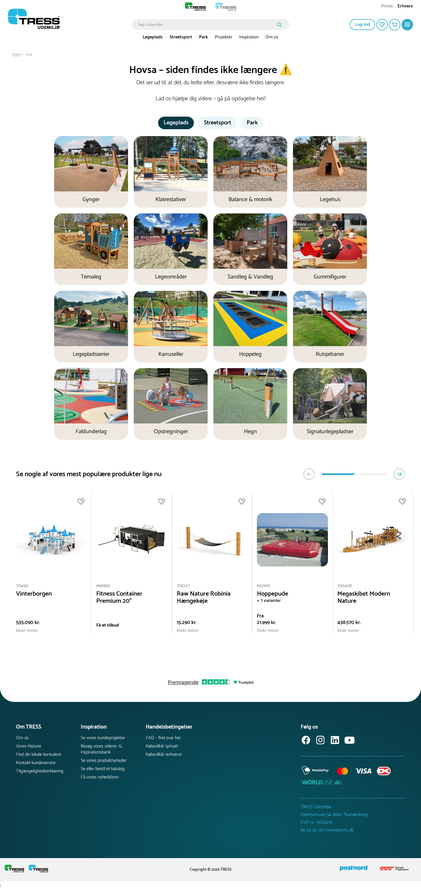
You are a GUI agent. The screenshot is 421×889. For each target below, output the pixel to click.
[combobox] (206, 24)
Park (203, 37)
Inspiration (249, 37)
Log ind (362, 24)
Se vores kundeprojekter (103, 738)
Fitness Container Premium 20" (119, 597)
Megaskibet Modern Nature (363, 597)
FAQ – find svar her (163, 738)
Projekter (223, 37)
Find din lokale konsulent (38, 754)
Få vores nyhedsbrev (100, 777)
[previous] (309, 474)
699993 (103, 586)
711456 (22, 586)
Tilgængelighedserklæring (39, 771)
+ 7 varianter (269, 601)
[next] (399, 474)
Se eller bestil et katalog (103, 769)
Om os (271, 37)
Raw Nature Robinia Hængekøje (204, 597)
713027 (183, 586)
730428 (344, 586)
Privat (387, 6)
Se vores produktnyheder (104, 760)
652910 (263, 586)
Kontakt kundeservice (36, 763)
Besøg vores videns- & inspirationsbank (101, 749)
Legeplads (153, 37)
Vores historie (28, 746)
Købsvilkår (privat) (162, 746)
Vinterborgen (34, 594)
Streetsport (181, 37)
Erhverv (405, 6)
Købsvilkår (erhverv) (164, 754)
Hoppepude (272, 594)
